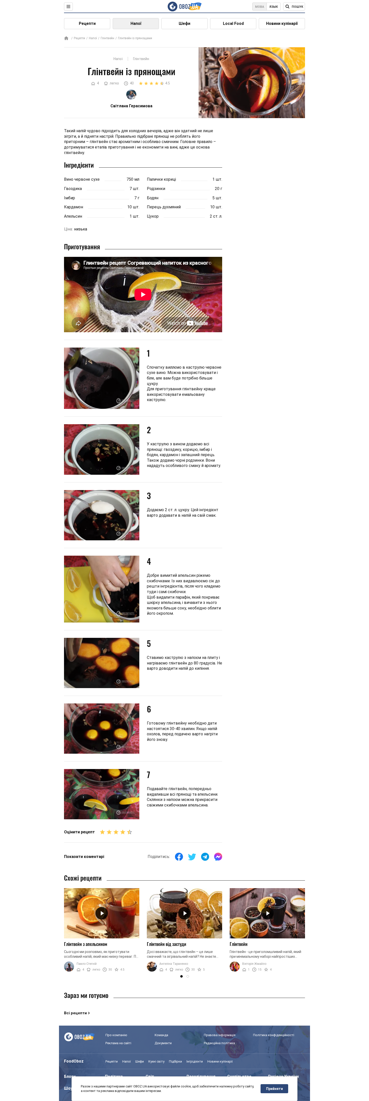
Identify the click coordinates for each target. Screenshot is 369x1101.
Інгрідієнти (195, 1061)
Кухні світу (156, 1061)
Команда (161, 1035)
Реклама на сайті (118, 1043)
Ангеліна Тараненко (173, 964)
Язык (273, 7)
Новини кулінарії (282, 23)
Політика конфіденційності (273, 1035)
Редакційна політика (219, 1043)
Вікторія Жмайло (254, 964)
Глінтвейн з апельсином (85, 944)
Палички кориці (161, 179)
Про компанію (116, 1035)
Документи (163, 1043)
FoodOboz (74, 1061)
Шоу (68, 1088)
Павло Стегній (87, 964)
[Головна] (66, 38)
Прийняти (274, 1089)
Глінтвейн (107, 38)
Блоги (70, 1076)
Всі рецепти (75, 1013)
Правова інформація (219, 1035)
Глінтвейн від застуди (166, 944)
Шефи (184, 23)
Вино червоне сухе (82, 179)
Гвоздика (73, 188)
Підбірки (175, 1061)
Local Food (233, 23)
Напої (136, 23)
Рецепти (87, 23)
